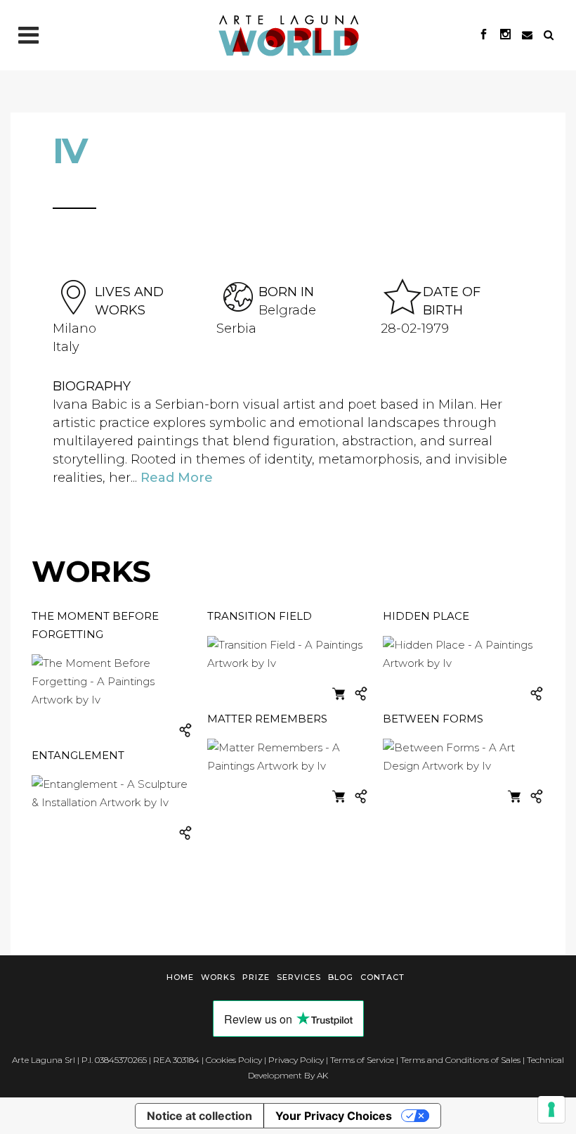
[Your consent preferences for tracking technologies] (551, 1109)
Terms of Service (362, 1060)
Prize (256, 977)
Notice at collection (199, 1116)
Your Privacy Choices (333, 1116)
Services (299, 977)
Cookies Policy (234, 1060)
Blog (340, 977)
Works (218, 977)
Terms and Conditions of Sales (460, 1060)
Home (180, 977)
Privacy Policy (296, 1060)
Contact (382, 977)
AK (322, 1075)
